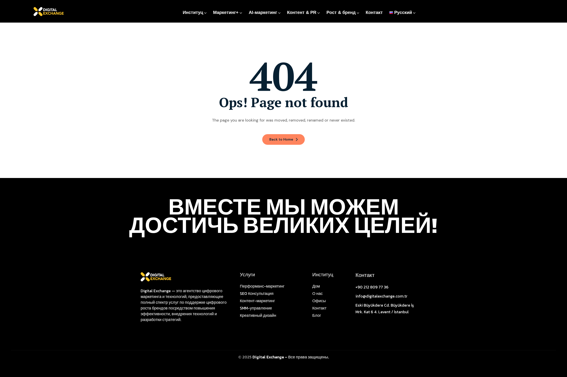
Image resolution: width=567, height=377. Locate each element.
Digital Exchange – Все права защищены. (290, 357)
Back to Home (281, 139)
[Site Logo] (156, 276)
